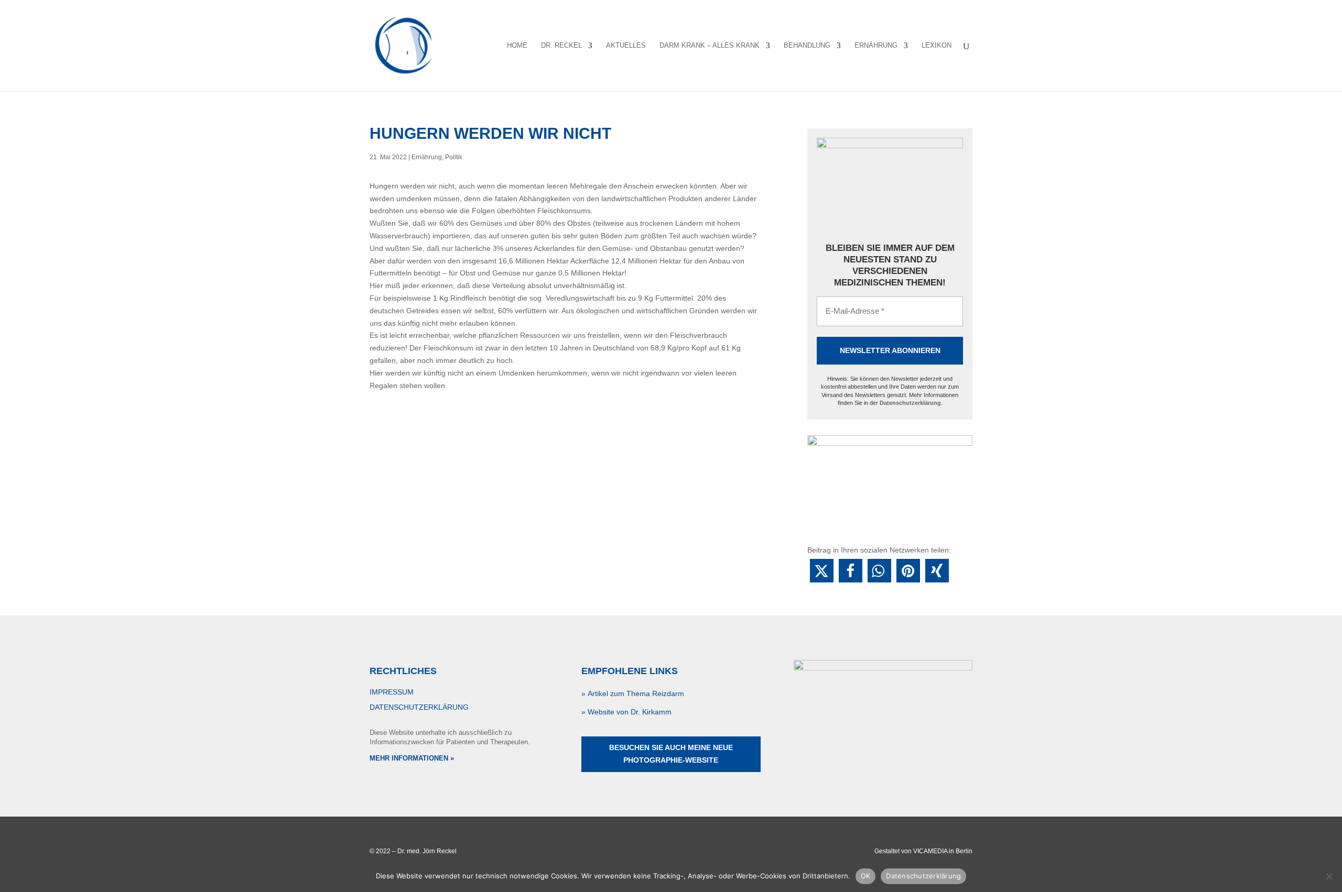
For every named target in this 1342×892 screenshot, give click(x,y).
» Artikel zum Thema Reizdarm (632, 693)
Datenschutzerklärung (910, 403)
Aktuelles (626, 45)
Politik (453, 157)
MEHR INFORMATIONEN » (412, 758)
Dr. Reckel (561, 45)
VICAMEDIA (930, 851)
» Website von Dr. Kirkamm (626, 712)
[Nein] (1329, 876)
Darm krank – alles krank (709, 45)
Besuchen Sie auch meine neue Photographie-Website (671, 753)
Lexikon (936, 45)
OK (866, 876)
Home (517, 45)
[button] (822, 570)
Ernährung (875, 45)
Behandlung (807, 45)
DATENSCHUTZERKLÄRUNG (419, 707)
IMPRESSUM (392, 692)
